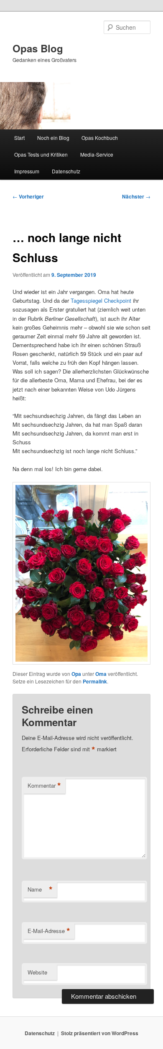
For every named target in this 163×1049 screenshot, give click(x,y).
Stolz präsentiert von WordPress (99, 1033)
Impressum (26, 171)
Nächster (136, 196)
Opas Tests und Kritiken (41, 154)
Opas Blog (38, 48)
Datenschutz (66, 171)
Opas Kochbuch (100, 137)
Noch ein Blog (53, 137)
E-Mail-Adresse (49, 931)
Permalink (95, 681)
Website (37, 972)
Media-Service (96, 154)
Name (40, 889)
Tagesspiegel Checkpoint (101, 300)
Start (19, 137)
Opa (76, 674)
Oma (101, 674)
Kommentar (44, 785)
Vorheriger (28, 196)
